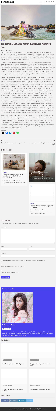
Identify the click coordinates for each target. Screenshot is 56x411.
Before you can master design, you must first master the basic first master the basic (13, 176)
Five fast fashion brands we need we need (40, 389)
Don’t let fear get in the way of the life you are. (13, 364)
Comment (4, 227)
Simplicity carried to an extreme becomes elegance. (13, 390)
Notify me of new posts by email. (10, 272)
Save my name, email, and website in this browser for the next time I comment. (24, 260)
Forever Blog (7, 2)
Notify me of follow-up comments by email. (13, 266)
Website (3, 253)
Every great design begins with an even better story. (41, 364)
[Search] (54, 2)
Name (3, 246)
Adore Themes (43, 409)
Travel (3, 40)
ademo (3, 50)
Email (31, 246)
